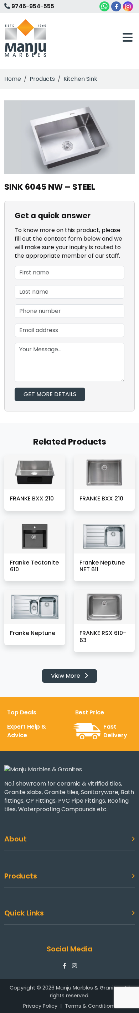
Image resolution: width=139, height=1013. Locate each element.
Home (12, 79)
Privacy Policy (40, 1005)
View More (66, 676)
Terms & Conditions (90, 1005)
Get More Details (50, 394)
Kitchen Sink (80, 79)
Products (42, 79)
